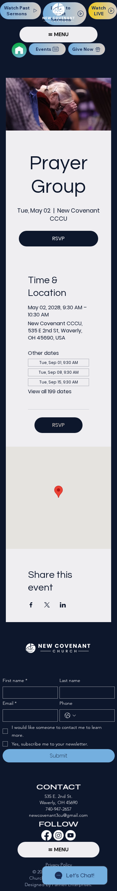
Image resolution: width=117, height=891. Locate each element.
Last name (69, 680)
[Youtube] (70, 835)
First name (15, 680)
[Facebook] (46, 835)
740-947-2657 (59, 809)
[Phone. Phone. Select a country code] (70, 715)
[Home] (19, 50)
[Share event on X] (47, 604)
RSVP (58, 238)
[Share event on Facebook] (31, 604)
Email (10, 703)
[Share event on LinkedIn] (63, 604)
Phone (65, 703)
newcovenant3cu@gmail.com (58, 815)
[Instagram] (58, 835)
